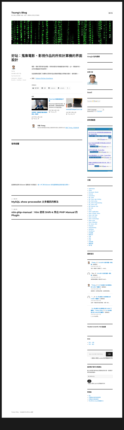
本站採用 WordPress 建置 (26, 412)
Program (91, 226)
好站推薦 (91, 233)
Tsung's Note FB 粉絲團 (96, 327)
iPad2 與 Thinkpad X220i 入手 (74, 109)
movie (24, 80)
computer (14, 78)
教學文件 (91, 234)
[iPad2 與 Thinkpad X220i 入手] (74, 102)
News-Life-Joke (93, 215)
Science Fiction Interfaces (44, 78)
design (20, 78)
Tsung (13, 71)
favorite (13, 80)
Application (92, 188)
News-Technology (94, 218)
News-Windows (93, 222)
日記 (90, 238)
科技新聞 (91, 241)
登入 (90, 395)
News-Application (93, 211)
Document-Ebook (93, 192)
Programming (92, 227)
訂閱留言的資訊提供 (94, 399)
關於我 (111, 13)
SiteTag (110, 129)
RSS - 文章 (91, 342)
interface (19, 80)
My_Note (91, 197)
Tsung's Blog (19, 12)
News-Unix (92, 220)
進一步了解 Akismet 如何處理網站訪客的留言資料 (53, 185)
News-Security (93, 217)
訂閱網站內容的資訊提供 (95, 397)
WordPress (92, 231)
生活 (90, 240)
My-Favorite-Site (15, 76)
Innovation (92, 195)
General (91, 194)
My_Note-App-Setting (95, 199)
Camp (90, 190)
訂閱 (109, 354)
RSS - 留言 (91, 344)
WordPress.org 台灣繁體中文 (96, 401)
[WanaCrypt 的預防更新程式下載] (57, 105)
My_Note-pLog (93, 201)
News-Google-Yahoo (94, 213)
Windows (91, 229)
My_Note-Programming (95, 203)
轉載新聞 (91, 243)
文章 (90, 236)
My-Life (91, 208)
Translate (99, 111)
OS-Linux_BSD (93, 224)
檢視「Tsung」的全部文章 (72, 127)
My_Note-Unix (93, 204)
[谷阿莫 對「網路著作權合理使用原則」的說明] (40, 104)
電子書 (90, 245)
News (90, 210)
